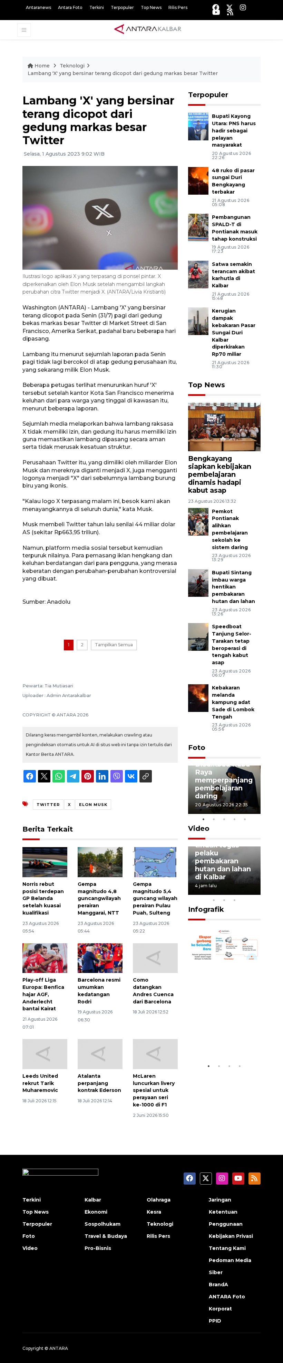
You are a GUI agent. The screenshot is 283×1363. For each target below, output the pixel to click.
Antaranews (38, 7)
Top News (151, 7)
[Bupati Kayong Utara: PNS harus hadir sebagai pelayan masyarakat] (198, 126)
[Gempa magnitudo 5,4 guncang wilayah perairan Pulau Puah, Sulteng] (155, 862)
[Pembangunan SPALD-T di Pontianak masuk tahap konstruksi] (198, 227)
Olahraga (158, 1200)
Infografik (206, 909)
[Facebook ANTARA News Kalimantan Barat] (215, 7)
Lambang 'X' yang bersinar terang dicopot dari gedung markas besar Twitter (123, 73)
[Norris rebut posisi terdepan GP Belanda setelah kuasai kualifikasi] (44, 862)
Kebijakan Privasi (231, 1236)
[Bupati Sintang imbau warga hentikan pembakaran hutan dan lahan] (198, 582)
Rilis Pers (177, 7)
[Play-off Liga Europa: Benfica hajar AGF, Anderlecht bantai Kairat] (44, 957)
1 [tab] (203, 819)
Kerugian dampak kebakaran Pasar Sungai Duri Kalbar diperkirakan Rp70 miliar (233, 332)
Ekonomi (96, 1212)
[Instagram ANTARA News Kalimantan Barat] (243, 7)
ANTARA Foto (227, 1297)
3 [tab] (224, 819)
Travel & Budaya (106, 1236)
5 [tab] (245, 819)
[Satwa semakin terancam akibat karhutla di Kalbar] (198, 274)
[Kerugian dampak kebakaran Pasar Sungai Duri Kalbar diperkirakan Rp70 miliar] (198, 321)
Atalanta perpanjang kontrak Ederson (99, 1083)
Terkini (96, 7)
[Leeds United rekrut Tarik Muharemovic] (44, 1053)
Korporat (220, 1309)
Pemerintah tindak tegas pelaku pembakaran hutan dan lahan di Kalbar (223, 857)
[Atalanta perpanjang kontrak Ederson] (100, 1053)
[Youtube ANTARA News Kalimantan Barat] (216, 12)
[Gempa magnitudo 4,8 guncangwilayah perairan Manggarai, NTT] (100, 862)
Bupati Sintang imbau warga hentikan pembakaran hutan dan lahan (233, 586)
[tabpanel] (224, 790)
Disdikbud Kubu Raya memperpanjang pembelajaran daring (224, 780)
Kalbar (93, 1200)
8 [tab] (214, 900)
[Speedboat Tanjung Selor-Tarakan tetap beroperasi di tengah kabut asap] (198, 636)
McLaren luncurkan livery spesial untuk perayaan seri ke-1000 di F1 (154, 1090)
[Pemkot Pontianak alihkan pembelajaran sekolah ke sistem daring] (198, 521)
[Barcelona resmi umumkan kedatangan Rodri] (100, 957)
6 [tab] (245, 891)
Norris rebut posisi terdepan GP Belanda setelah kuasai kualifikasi (43, 898)
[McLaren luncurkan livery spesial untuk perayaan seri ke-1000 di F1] (155, 1053)
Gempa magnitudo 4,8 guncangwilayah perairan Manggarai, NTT (99, 898)
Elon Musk (93, 804)
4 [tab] (234, 819)
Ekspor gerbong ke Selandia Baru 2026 (224, 1034)
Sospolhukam (102, 1224)
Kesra (154, 1212)
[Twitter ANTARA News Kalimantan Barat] (229, 7)
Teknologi (72, 66)
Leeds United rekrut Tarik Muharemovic (40, 1083)
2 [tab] (214, 819)
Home (42, 66)
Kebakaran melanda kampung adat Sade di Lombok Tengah (233, 702)
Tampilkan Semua (114, 644)
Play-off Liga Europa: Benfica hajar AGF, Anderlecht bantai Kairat (43, 994)
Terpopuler (122, 7)
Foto (196, 747)
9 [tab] (224, 900)
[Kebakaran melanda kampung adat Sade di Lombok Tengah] (198, 698)
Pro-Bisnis (98, 1248)
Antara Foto (70, 7)
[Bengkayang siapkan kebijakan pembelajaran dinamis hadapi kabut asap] (224, 426)
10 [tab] (234, 900)
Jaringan (220, 1200)
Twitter (48, 804)
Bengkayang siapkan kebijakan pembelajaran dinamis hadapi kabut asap (219, 474)
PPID (215, 1321)
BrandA (218, 1284)
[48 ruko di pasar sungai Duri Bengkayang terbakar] (198, 180)
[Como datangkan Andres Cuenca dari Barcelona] (155, 957)
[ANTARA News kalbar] (148, 29)
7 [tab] (255, 891)
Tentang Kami (227, 1248)
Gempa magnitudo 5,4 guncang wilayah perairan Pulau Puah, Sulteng (155, 898)
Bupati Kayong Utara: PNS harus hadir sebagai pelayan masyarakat (234, 130)
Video (198, 828)
